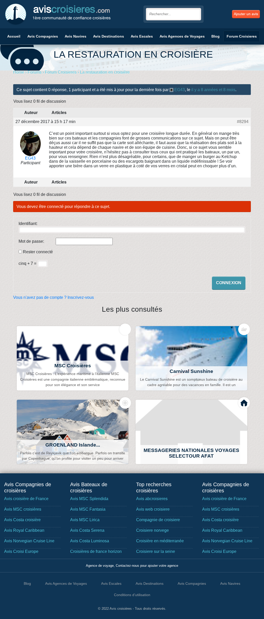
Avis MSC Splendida (89, 498)
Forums (35, 72)
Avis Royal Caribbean (24, 530)
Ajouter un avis (246, 14)
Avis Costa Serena (87, 530)
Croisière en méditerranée (160, 541)
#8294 (243, 121)
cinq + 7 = (28, 263)
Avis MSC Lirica (85, 520)
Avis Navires (75, 36)
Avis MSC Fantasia (87, 509)
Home (18, 72)
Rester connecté (38, 252)
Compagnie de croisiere (158, 520)
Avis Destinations (108, 36)
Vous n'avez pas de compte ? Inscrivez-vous (53, 297)
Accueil (13, 36)
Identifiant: (28, 223)
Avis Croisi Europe (21, 551)
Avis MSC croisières (22, 509)
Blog (215, 36)
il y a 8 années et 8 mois (213, 90)
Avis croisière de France (26, 498)
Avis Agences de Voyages (182, 36)
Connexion (228, 283)
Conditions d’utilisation (132, 595)
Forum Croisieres (242, 36)
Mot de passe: (31, 241)
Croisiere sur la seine (155, 551)
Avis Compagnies (42, 36)
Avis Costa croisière (22, 520)
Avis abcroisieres (152, 498)
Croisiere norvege (152, 530)
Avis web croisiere (153, 509)
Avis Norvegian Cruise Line (29, 541)
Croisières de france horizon (96, 551)
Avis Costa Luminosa (89, 541)
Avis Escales (142, 36)
